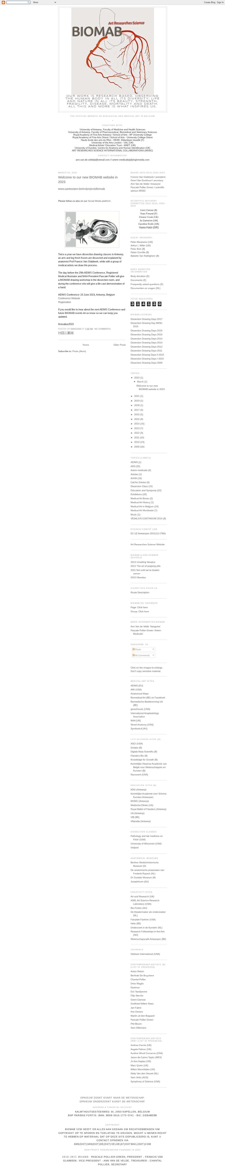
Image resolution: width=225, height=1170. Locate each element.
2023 (137, 377)
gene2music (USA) (140, 709)
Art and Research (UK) (142, 896)
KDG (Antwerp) (138, 789)
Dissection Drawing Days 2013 (146, 342)
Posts (138, 649)
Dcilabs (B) (136, 747)
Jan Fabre (136, 1007)
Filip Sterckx (137, 995)
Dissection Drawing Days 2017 (146, 319)
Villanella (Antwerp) (141, 821)
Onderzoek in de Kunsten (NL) (146, 927)
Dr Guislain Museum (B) (143, 877)
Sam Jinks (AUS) (139, 1077)
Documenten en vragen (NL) (145, 288)
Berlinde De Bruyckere (142, 975)
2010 (137, 442)
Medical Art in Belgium (142, 506)
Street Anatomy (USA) (142, 724)
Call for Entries (138, 482)
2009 (137, 446)
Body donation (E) (140, 276)
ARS (133, 466)
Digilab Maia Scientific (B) (144, 751)
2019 (137, 400)
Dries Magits (137, 983)
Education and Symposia (143, 490)
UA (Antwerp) (137, 813)
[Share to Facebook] (69, 332)
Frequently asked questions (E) (147, 284)
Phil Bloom (136, 1023)
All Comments (142, 655)
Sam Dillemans (138, 1027)
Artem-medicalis (139, 470)
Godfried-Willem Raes (142, 1003)
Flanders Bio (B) (139, 755)
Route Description (140, 592)
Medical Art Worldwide (142, 510)
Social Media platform (99, 201)
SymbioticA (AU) (139, 728)
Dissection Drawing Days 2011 (146, 350)
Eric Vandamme (139, 991)
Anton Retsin (137, 971)
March (140, 381)
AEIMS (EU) (137, 685)
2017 (137, 410)
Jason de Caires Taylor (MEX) (146, 1057)
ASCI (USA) (137, 743)
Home (86, 345)
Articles (134, 474)
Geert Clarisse (138, 999)
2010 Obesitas (138, 577)
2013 (137, 428)
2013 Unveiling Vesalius (143, 562)
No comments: (103, 329)
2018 (137, 405)
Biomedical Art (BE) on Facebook (148, 697)
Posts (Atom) (79, 351)
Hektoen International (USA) (145, 954)
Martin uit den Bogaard (143, 1015)
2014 (137, 423)
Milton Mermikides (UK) (143, 1069)
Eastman (135, 987)
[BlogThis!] (62, 332)
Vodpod (135, 847)
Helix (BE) (136, 923)
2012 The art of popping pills (145, 566)
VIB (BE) (135, 817)
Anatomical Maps (140, 693)
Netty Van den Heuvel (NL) (144, 1073)
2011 (137, 437)
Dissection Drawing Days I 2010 (147, 358)
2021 (137, 396)
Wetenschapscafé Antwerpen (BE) (148, 939)
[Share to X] (66, 332)
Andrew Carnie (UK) (141, 1045)
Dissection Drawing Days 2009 (146, 362)
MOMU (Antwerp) (140, 801)
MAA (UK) (136, 720)
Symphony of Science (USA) (145, 1081)
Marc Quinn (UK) (139, 1065)
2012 (137, 433)
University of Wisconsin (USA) (146, 843)
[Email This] (59, 332)
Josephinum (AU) (140, 881)
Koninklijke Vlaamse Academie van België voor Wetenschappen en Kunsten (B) (149, 767)
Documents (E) (138, 280)
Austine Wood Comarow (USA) (147, 1053)
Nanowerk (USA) (139, 774)
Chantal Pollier (138, 979)
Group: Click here (140, 611)
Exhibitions (136, 494)
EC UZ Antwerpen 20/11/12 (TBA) (148, 533)
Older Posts (119, 345)
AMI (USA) (136, 689)
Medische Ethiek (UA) (142, 805)
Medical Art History (140, 502)
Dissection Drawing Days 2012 (146, 346)
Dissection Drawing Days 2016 (146, 330)
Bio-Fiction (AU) (139, 908)
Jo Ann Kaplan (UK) (141, 1061)
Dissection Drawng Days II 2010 (147, 354)
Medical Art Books (140, 498)
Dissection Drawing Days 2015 (146, 334)
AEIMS (134, 462)
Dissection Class (139, 486)
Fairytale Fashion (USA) (143, 919)
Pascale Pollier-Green (142, 1019)
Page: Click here (139, 607)
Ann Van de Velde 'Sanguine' (146, 626)
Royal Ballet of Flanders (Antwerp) (148, 809)
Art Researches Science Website (148, 544)
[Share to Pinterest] (72, 332)
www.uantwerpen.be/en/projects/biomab (81, 188)
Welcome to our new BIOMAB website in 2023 (88, 179)
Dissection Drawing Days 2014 (146, 338)
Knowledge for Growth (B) (144, 759)
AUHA (134, 478)
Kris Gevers (137, 1011)
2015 (137, 419)
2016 (137, 414)
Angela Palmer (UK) (141, 1049)
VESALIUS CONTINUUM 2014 (146, 518)
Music (134, 514)
